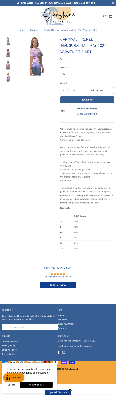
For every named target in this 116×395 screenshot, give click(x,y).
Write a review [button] (58, 285)
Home (21, 30)
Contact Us (63, 328)
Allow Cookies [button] (36, 385)
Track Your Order (66, 324)
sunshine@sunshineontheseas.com (74, 346)
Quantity (64, 83)
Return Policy (8, 354)
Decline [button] (11, 385)
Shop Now (62, 319)
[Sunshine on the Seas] (58, 16)
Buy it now (87, 99)
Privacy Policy (8, 345)
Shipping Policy (9, 350)
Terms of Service (10, 341)
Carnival (34, 30)
